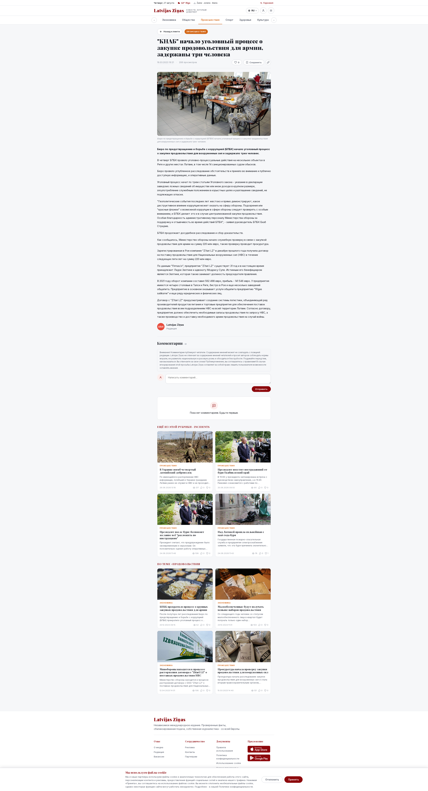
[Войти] (263, 10)
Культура (263, 19)
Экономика (169, 19)
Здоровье (245, 19)
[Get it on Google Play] (259, 758)
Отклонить (272, 779)
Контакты (190, 752)
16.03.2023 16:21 (165, 62)
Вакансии (159, 756)
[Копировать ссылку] (268, 62)
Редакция (159, 752)
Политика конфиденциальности (227, 757)
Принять (293, 779)
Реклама (190, 747)
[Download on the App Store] (259, 749)
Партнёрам (191, 756)
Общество (188, 19)
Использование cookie (228, 763)
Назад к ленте (172, 31)
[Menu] (271, 10)
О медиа (158, 747)
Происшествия (210, 19)
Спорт (229, 19)
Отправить (261, 389)
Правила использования (224, 749)
